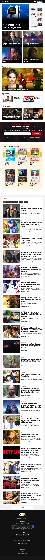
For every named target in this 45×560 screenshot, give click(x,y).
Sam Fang (24, 291)
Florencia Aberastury (26, 261)
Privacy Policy (37, 137)
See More (9, 67)
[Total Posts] (19, 100)
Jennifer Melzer (25, 471)
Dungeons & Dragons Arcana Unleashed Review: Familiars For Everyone (31, 269)
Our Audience (23, 540)
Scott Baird (24, 276)
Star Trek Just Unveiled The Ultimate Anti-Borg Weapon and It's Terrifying (30, 480)
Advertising (27, 547)
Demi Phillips (24, 245)
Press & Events (18, 541)
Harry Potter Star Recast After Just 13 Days (33, 11)
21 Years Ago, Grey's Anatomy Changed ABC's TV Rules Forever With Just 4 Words (31, 420)
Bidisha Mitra (24, 350)
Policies (26, 553)
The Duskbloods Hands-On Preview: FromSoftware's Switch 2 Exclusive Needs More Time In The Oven (31, 405)
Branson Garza (25, 441)
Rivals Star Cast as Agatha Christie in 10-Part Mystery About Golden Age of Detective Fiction (31, 254)
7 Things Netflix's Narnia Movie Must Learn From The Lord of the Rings (31, 299)
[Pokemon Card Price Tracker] (35, 2)
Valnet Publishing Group (24, 518)
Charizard (32, 162)
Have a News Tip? (22, 549)
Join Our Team (17, 540)
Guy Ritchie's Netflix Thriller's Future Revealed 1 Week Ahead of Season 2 (31, 315)
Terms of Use (32, 137)
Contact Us (18, 547)
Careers (22, 547)
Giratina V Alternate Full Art (11, 183)
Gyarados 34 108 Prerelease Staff (12, 162)
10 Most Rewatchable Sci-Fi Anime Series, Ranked (33, 21)
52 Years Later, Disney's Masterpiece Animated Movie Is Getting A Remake (30, 284)
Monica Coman (25, 321)
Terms (19, 553)
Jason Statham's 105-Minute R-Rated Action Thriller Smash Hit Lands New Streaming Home (30, 390)
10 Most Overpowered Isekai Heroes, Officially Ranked (29, 435)
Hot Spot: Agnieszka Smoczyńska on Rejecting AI (15, 89)
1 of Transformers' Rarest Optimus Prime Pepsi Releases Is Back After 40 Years (37, 98)
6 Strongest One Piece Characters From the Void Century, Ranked (31, 345)
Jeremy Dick (24, 502)
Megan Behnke (25, 457)
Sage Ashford (24, 380)
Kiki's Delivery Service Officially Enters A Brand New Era (31, 466)
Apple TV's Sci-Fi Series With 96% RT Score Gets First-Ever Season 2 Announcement (17, 98)
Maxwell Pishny (25, 365)
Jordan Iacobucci (25, 306)
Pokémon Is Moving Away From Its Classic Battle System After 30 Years (31, 224)
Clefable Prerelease (34, 183)
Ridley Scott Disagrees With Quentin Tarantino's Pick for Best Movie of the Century (31, 495)
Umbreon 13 (20, 183)
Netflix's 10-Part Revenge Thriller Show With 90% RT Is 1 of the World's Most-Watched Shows (31, 450)
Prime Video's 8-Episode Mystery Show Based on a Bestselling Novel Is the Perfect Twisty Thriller (31, 330)
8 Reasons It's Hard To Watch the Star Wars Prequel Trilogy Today (31, 360)
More (40, 28)
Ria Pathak (24, 336)
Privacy (22, 553)
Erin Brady (24, 396)
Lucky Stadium (21, 162)
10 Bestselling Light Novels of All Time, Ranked (31, 375)
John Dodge (24, 487)
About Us (28, 540)
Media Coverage (25, 541)
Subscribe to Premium (22, 543)
